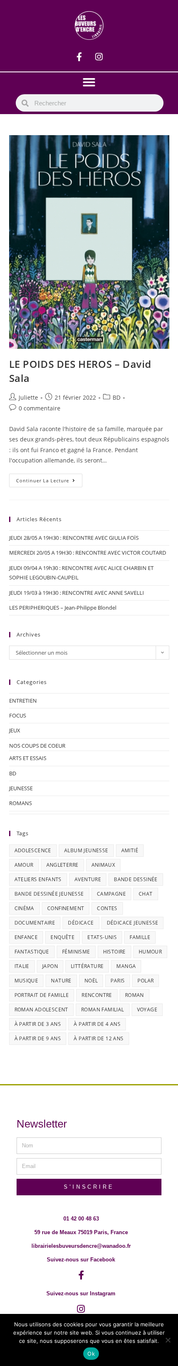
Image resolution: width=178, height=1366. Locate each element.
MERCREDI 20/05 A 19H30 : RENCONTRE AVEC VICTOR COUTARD (87, 552)
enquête (63, 937)
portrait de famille (41, 995)
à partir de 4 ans (97, 1023)
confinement (65, 908)
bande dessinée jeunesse (49, 893)
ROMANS (20, 803)
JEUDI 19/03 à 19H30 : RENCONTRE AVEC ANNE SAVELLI (76, 592)
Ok (91, 1353)
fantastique (31, 951)
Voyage (147, 1009)
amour (24, 864)
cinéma (24, 908)
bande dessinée (136, 879)
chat (146, 893)
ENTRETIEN (23, 700)
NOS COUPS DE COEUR (37, 745)
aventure (88, 879)
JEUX (14, 730)
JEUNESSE (21, 788)
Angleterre (62, 864)
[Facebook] (79, 57)
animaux (103, 864)
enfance (26, 937)
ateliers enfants (38, 879)
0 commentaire (39, 408)
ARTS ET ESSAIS (27, 758)
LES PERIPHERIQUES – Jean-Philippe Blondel (62, 607)
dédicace (81, 922)
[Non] (168, 1340)
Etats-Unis (102, 937)
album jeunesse (86, 850)
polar (145, 980)
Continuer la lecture (49, 479)
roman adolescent (41, 1009)
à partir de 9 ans (37, 1038)
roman (134, 995)
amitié (129, 850)
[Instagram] (99, 57)
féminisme (76, 951)
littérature (87, 966)
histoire (114, 951)
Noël (91, 980)
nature (61, 980)
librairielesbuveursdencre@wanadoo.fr (81, 1246)
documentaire (34, 922)
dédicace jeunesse (133, 922)
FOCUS (17, 715)
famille (140, 937)
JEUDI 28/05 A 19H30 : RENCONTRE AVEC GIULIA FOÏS (74, 537)
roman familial (102, 1009)
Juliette (28, 397)
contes (107, 908)
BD (116, 397)
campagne (111, 893)
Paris (118, 980)
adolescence (32, 850)
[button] (89, 82)
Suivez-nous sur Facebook (81, 1259)
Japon (50, 966)
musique (26, 980)
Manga (126, 966)
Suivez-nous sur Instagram (80, 1293)
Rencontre (97, 995)
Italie (21, 966)
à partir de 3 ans (37, 1023)
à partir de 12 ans (98, 1038)
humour (150, 951)
